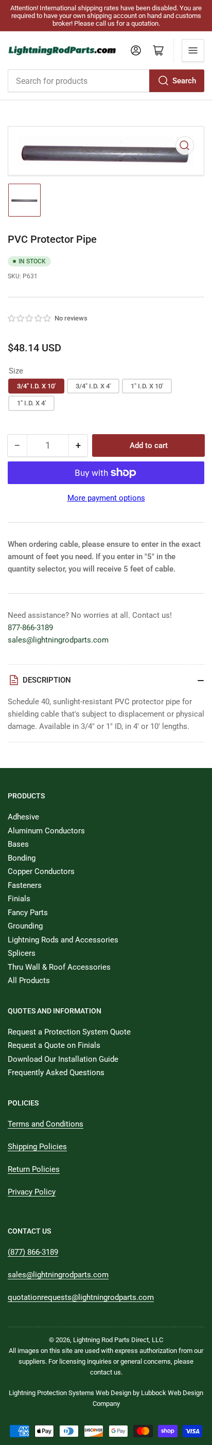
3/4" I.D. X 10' (36, 386)
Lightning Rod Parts (101, 1340)
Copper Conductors (41, 871)
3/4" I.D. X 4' (93, 386)
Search (184, 80)
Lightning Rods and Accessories (63, 939)
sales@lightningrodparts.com (58, 640)
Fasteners (25, 885)
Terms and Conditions (45, 1124)
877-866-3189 (30, 627)
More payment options (106, 498)
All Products (29, 980)
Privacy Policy (32, 1192)
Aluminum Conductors (46, 830)
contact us (105, 1372)
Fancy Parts (28, 912)
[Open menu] (193, 50)
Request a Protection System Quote (69, 1032)
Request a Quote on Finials (54, 1045)
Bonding (22, 858)
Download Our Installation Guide (63, 1059)
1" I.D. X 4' (31, 403)
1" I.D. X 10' (147, 386)
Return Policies (34, 1169)
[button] (30, 318)
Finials (19, 898)
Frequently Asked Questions (56, 1072)
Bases (18, 844)
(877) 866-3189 (33, 1252)
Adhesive (23, 817)
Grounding (25, 926)
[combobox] (106, 80)
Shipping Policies (37, 1146)
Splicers (22, 953)
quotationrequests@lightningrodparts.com (81, 1297)
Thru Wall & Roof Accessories (59, 967)
